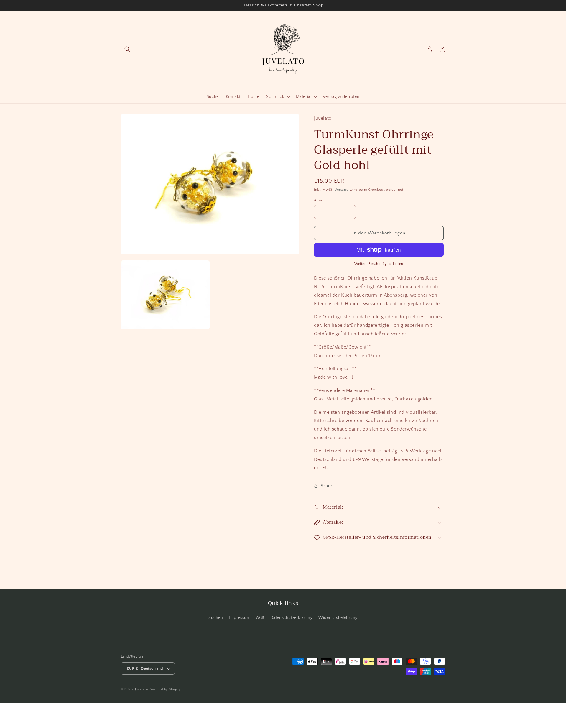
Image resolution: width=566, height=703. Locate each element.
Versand (341, 190)
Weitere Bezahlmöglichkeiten (378, 264)
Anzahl (319, 200)
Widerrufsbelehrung (338, 617)
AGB (260, 617)
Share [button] (326, 486)
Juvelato (141, 689)
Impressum (239, 617)
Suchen (215, 617)
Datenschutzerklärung (291, 617)
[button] (127, 49)
